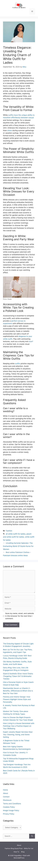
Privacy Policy (8, 814)
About (5, 793)
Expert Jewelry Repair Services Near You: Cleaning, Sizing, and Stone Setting (18, 734)
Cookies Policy (9, 807)
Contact (6, 797)
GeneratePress (19, 858)
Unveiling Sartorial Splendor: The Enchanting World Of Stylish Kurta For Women (18, 546)
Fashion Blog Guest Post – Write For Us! (19, 848)
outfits (17, 364)
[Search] (32, 836)
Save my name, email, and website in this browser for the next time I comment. (19, 616)
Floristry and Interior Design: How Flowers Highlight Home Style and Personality (17, 699)
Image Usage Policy (11, 810)
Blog (22, 852)
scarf (31, 341)
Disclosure (7, 800)
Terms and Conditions (12, 804)
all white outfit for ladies (15, 534)
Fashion (9, 531)
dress (9, 130)
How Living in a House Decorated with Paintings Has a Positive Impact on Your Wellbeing (18, 726)
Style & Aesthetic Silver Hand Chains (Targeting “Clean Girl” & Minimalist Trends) (18, 676)
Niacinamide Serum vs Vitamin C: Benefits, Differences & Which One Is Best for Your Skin (18, 690)
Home (5, 790)
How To (16, 852)
